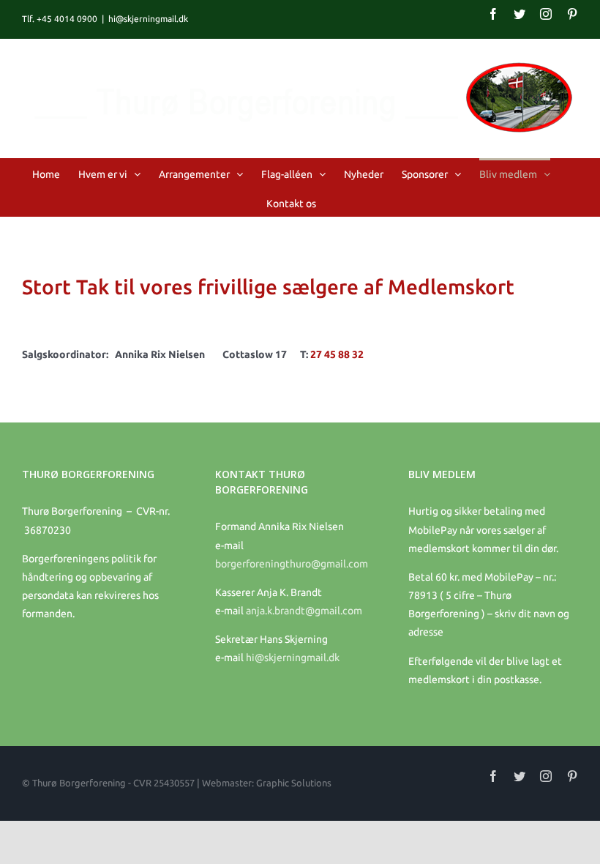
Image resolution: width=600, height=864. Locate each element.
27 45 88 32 (337, 354)
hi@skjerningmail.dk (148, 18)
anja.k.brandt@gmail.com (304, 611)
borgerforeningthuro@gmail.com (291, 564)
